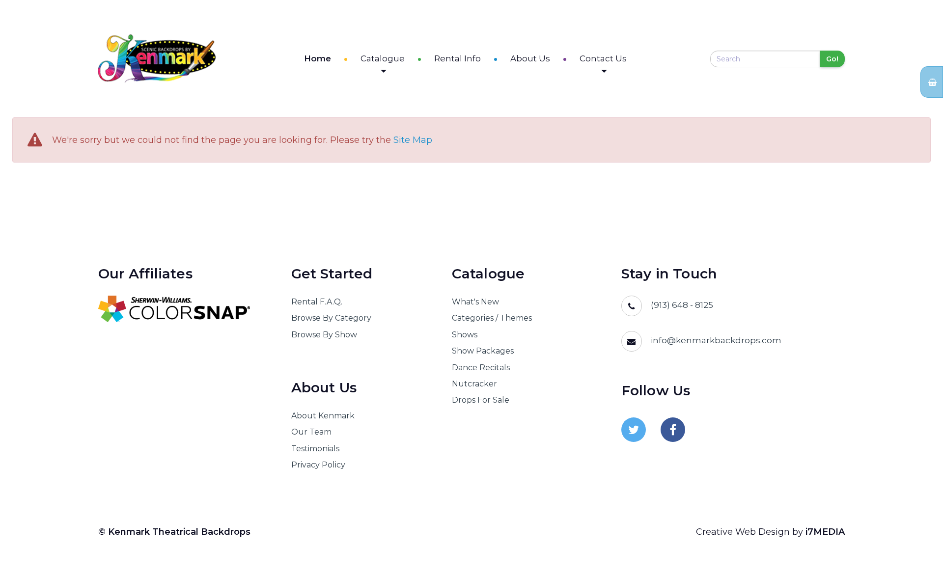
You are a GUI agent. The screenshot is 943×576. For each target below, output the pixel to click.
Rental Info (457, 58)
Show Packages (483, 351)
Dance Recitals (481, 367)
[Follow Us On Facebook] (673, 429)
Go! (832, 59)
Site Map (412, 140)
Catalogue (383, 58)
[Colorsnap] (182, 309)
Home (317, 58)
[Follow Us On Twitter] (633, 429)
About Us (530, 58)
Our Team (311, 432)
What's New (475, 301)
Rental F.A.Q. (316, 301)
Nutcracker (474, 383)
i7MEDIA (825, 531)
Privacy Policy (318, 464)
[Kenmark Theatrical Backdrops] (157, 58)
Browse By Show (324, 334)
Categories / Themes (492, 318)
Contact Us (603, 58)
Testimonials (315, 448)
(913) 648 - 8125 (682, 305)
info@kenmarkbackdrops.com (716, 340)
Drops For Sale (480, 400)
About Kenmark (323, 415)
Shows (464, 334)
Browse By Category (331, 318)
